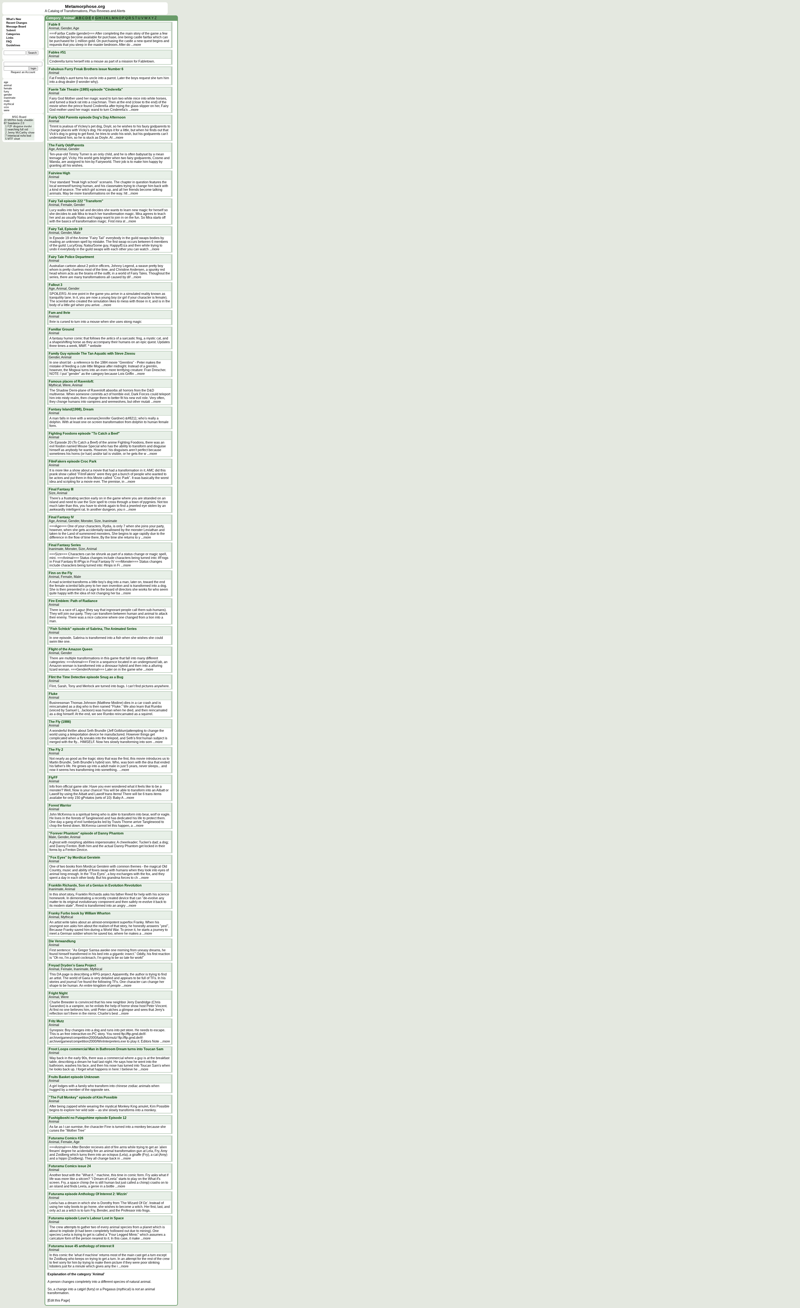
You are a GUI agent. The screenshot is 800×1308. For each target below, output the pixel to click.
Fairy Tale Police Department (71, 257)
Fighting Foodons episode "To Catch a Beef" (84, 433)
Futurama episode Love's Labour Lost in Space (86, 1218)
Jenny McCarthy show (21, 132)
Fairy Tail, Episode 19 (65, 229)
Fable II (54, 24)
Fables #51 (57, 52)
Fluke (53, 694)
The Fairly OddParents (66, 145)
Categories (13, 34)
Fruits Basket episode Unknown (74, 1077)
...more (136, 44)
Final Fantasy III (61, 489)
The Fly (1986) (60, 721)
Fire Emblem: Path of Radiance (73, 601)
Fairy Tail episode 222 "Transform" (76, 201)
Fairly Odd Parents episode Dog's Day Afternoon (87, 117)
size (6, 107)
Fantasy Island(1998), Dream (71, 409)
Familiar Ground (61, 329)
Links (9, 37)
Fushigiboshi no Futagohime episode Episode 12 (87, 1118)
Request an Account (23, 72)
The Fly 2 (56, 749)
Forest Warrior (60, 805)
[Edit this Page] (59, 1300)
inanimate (9, 97)
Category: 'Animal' (60, 18)
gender (8, 94)
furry (6, 91)
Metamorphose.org (85, 6)
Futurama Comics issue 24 (70, 1166)
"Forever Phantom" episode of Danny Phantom (86, 833)
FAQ (9, 41)
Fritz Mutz (56, 1021)
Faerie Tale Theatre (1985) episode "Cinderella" (86, 89)
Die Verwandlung (62, 941)
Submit (11, 30)
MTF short (14, 138)
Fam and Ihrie (59, 312)
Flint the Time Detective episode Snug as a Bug (86, 677)
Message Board (16, 26)
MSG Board (19, 116)
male (7, 100)
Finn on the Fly (60, 573)
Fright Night (58, 993)
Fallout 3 (55, 285)
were (6, 110)
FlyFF (53, 777)
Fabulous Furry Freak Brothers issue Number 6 (86, 69)
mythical (9, 104)
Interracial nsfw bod (19, 135)
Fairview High (59, 173)
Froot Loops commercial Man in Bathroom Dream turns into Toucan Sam (106, 1049)
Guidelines (13, 45)
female (8, 88)
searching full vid (18, 129)
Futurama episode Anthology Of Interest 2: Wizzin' (88, 1194)
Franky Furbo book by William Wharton (79, 913)
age (6, 82)
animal (8, 85)
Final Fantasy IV (61, 517)
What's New (13, 19)
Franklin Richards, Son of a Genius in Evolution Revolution (95, 885)
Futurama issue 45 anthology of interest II (81, 1246)
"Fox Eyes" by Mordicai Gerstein (74, 857)
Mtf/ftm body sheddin (20, 120)
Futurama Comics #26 (66, 1138)
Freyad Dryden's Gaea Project (72, 965)
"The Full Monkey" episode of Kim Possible (83, 1097)
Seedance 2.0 (16, 123)
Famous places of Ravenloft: (71, 381)
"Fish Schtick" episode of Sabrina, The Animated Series (93, 629)
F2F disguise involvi (20, 126)
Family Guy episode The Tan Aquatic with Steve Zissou (92, 353)
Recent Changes (16, 22)
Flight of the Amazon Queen (70, 649)
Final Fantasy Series (65, 545)
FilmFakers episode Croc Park (72, 461)
